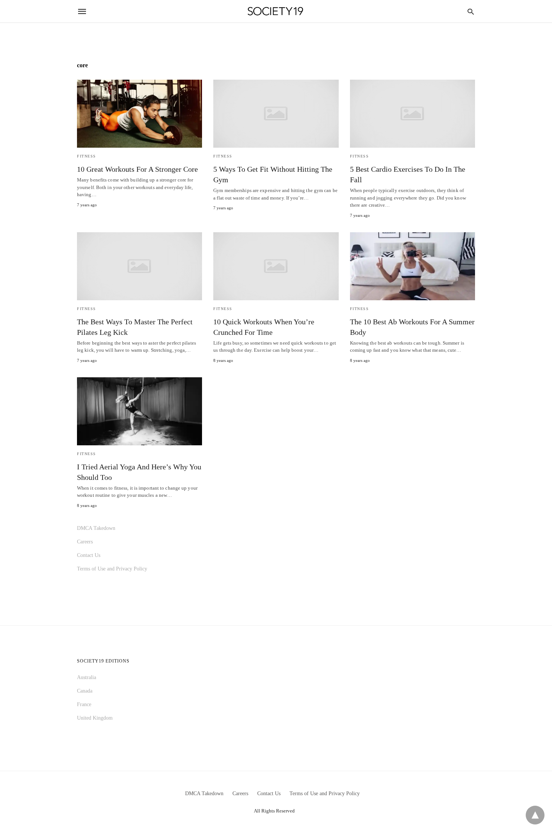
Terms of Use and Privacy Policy (112, 569)
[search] (470, 11)
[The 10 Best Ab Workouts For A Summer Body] (412, 266)
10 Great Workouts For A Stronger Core (137, 169)
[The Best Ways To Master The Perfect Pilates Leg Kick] (139, 266)
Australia (86, 677)
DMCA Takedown (96, 528)
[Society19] (275, 11)
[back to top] (535, 815)
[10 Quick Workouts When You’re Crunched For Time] (275, 266)
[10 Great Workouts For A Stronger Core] (139, 114)
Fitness (86, 156)
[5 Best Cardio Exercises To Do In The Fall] (412, 114)
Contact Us (88, 555)
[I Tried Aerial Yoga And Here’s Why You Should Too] (139, 411)
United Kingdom (95, 718)
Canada (84, 691)
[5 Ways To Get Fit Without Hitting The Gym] (275, 114)
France (84, 704)
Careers (85, 542)
